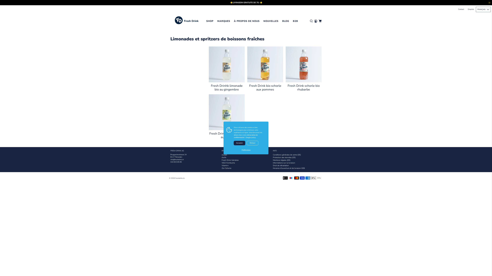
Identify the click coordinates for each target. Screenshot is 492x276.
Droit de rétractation (281, 165)
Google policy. (250, 137)
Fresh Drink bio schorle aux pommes (265, 87)
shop (209, 21)
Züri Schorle (226, 168)
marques (223, 21)
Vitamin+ (225, 165)
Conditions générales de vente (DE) (287, 155)
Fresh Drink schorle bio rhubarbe (304, 87)
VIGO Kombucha (228, 163)
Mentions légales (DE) (281, 160)
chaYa (224, 157)
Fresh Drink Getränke (230, 160)
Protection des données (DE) (284, 157)
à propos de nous (247, 21)
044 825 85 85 (176, 162)
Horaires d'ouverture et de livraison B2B (289, 168)
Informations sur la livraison (284, 163)
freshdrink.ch (179, 178)
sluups (224, 155)
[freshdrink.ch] (187, 21)
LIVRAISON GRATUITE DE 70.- (246, 2)
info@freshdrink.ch (177, 159)
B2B (295, 21)
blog (285, 21)
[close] (489, 2)
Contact (461, 9)
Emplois (471, 9)
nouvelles (270, 21)
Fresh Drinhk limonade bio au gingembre (227, 87)
